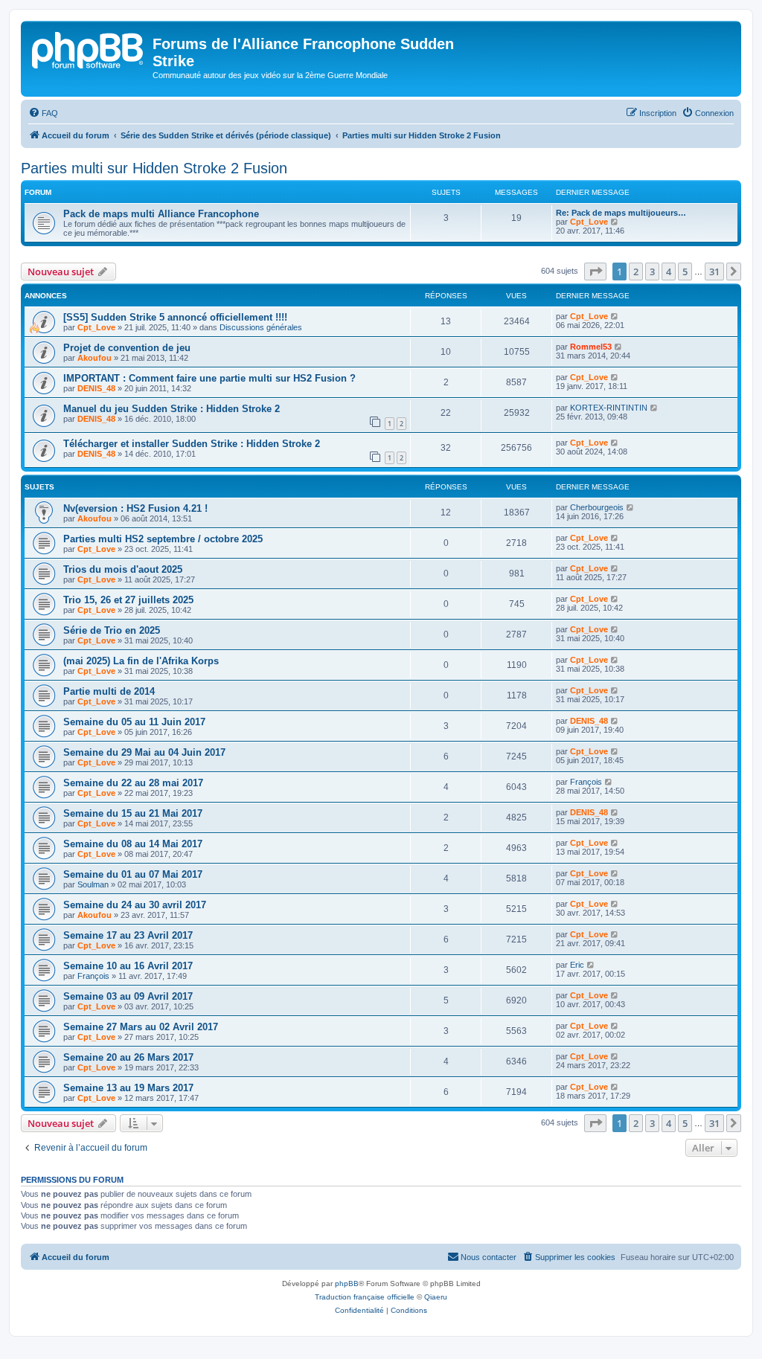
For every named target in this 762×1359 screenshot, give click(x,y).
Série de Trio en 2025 (111, 630)
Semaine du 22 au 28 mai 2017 (133, 782)
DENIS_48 (96, 388)
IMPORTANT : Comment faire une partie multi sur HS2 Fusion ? (209, 378)
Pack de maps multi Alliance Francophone (161, 213)
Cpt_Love (589, 221)
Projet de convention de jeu (126, 347)
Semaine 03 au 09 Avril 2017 (128, 996)
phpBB (347, 1283)
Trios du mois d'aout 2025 (122, 569)
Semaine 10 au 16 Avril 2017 (128, 965)
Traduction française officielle (364, 1297)
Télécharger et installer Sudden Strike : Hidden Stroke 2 (191, 443)
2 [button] (635, 271)
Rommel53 (591, 346)
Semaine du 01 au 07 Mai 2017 (132, 874)
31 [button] (714, 271)
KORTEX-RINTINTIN (608, 407)
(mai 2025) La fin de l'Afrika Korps (141, 660)
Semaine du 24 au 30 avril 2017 (134, 904)
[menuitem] (43, 113)
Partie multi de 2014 (109, 691)
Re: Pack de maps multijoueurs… (621, 212)
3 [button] (652, 271)
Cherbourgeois (597, 507)
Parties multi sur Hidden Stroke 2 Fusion (154, 168)
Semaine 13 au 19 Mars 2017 (128, 1087)
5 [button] (685, 271)
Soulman (93, 884)
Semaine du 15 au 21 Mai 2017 (132, 813)
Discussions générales (261, 327)
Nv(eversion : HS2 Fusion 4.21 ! (135, 508)
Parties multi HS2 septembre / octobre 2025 (163, 538)
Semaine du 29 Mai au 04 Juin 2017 (144, 752)
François (586, 781)
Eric (577, 964)
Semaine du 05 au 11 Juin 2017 (134, 721)
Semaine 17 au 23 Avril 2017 (128, 935)
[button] (595, 271)
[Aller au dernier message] (615, 316)
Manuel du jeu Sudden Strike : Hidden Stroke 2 (171, 408)
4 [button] (668, 271)
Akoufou (94, 357)
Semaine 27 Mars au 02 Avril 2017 (140, 1026)
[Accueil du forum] (89, 48)
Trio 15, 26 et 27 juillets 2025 (128, 599)
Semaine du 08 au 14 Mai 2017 (132, 843)
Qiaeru (435, 1297)
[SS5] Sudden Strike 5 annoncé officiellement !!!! (175, 317)
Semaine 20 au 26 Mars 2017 (128, 1057)
